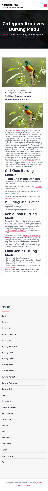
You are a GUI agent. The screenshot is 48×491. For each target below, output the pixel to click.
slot (3, 432)
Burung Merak (8, 371)
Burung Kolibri (8, 359)
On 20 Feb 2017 (10, 90)
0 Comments (27, 93)
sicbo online (15, 131)
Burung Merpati (8, 377)
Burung (5, 322)
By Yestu (23, 90)
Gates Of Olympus (10, 407)
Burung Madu (11, 93)
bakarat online (10, 198)
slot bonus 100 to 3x (31, 205)
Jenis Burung (7, 413)
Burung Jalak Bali (9, 346)
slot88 (5, 450)
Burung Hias (7, 340)
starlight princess (10, 456)
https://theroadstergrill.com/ (15, 231)
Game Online (7, 401)
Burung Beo (7, 328)
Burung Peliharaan (10, 383)
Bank (4, 316)
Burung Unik (7, 389)
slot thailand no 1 (28, 161)
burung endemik (9, 334)
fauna (4, 395)
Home (5, 34)
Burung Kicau (7, 353)
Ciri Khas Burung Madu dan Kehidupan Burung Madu (18, 98)
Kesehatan (6, 419)
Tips (3, 462)
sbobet (5, 426)
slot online (6, 444)
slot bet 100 (7, 438)
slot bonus (38, 186)
